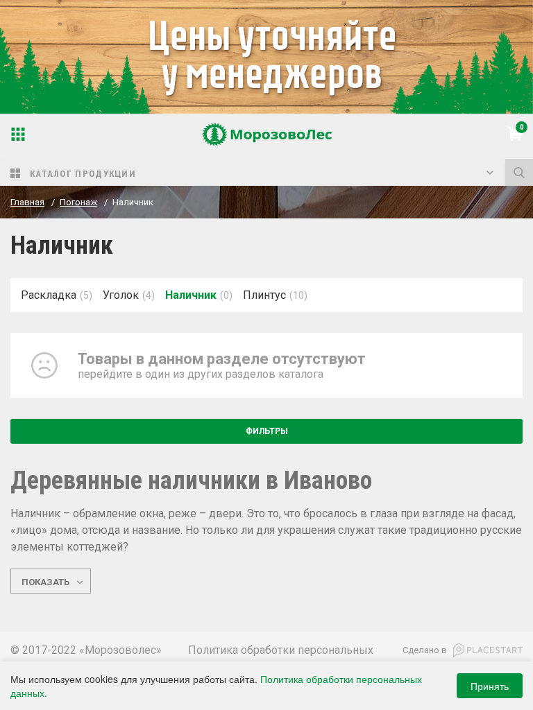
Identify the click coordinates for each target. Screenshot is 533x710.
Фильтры (267, 431)
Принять (490, 686)
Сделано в (425, 650)
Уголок (121, 295)
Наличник (191, 295)
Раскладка (48, 295)
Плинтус (264, 295)
